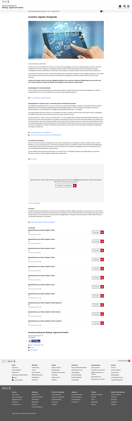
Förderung (54, 375)
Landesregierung (56, 394)
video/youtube (36, 203)
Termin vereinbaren (17, 397)
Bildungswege (55, 370)
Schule (49, 11)
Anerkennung (115, 372)
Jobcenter (34, 404)
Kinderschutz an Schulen (98, 379)
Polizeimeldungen (76, 397)
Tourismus (114, 397)
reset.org (33, 159)
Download (96, 232)
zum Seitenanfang (123, 360)
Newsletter (35, 380)
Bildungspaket (115, 375)
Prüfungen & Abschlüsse (58, 372)
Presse (34, 370)
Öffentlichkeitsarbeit (37, 375)
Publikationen (35, 377)
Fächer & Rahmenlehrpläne (79, 367)
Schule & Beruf (95, 367)
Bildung (93, 404)
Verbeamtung (35, 367)
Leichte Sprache (18, 380)
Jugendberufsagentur (117, 380)
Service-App (15, 394)
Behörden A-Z (35, 394)
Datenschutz (15, 372)
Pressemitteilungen (76, 394)
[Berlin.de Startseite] (6, 1)
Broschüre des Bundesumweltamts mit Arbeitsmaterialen (46, 135)
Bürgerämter (35, 402)
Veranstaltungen (75, 399)
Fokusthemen (75, 402)
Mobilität (93, 397)
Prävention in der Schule (98, 370)
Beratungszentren (96, 376)
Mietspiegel (94, 402)
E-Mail (32, 348)
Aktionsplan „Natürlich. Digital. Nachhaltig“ (42, 222)
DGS (15, 377)
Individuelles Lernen (77, 370)
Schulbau (54, 380)
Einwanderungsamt (37, 407)
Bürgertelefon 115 (17, 399)
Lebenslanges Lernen (117, 377)
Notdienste (15, 402)
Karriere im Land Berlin (58, 397)
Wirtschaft (114, 399)
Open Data (55, 402)
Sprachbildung (75, 372)
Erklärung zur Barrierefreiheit (20, 375)
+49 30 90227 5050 (38, 345)
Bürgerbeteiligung (56, 399)
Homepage (33, 350)
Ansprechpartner (16, 370)
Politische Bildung (76, 377)
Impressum (15, 367)
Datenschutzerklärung (72, 181)
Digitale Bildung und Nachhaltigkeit (40, 132)
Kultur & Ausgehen (116, 394)
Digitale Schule (55, 11)
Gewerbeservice (16, 404)
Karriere (113, 367)
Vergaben (54, 404)
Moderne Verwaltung (97, 394)
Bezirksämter (35, 399)
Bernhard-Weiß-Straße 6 (35, 335)
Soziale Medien (36, 372)
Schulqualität (75, 380)
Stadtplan (113, 404)
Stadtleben (114, 402)
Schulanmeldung (115, 370)
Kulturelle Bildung (76, 375)
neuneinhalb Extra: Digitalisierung (40, 97)
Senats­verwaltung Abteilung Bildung (37, 11)
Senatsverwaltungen (37, 397)
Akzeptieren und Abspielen (64, 185)
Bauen (93, 399)
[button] (102, 11)
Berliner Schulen (56, 367)
